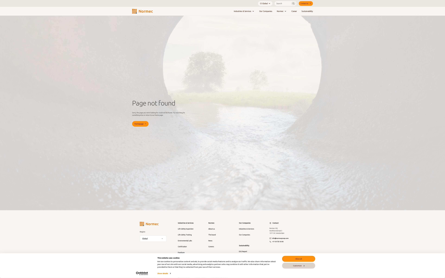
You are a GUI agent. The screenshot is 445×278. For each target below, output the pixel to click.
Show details (162, 273)
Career (294, 11)
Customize (297, 266)
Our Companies (265, 11)
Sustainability (307, 11)
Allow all (298, 259)
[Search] (293, 3)
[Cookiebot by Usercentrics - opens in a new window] (142, 273)
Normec (280, 11)
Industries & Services (242, 11)
